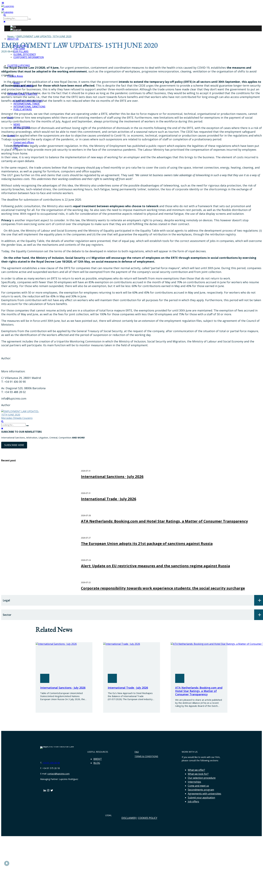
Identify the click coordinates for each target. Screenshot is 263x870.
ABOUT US (13, 39)
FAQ (137, 751)
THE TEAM (19, 48)
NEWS (16, 124)
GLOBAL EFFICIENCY (24, 54)
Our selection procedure (202, 777)
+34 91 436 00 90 (51, 762)
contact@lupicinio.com (58, 773)
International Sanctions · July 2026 (112, 476)
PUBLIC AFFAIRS (22, 109)
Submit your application (201, 797)
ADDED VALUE (21, 45)
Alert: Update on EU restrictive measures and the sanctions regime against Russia (155, 565)
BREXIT (97, 759)
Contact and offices (23, 142)
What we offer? (196, 770)
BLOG (96, 763)
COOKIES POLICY (147, 818)
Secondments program (201, 789)
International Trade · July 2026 (108, 498)
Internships (194, 781)
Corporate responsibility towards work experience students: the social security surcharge (163, 588)
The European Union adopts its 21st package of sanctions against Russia (147, 543)
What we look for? (198, 774)
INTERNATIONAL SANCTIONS (29, 106)
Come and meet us (198, 785)
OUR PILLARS (20, 51)
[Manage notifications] (6, 863)
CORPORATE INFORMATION (28, 57)
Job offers (193, 801)
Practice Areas (15, 76)
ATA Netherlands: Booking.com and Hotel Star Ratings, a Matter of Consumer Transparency (164, 521)
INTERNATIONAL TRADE (26, 103)
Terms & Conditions (146, 756)
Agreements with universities (204, 793)
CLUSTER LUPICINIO (18, 65)
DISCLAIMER (128, 818)
